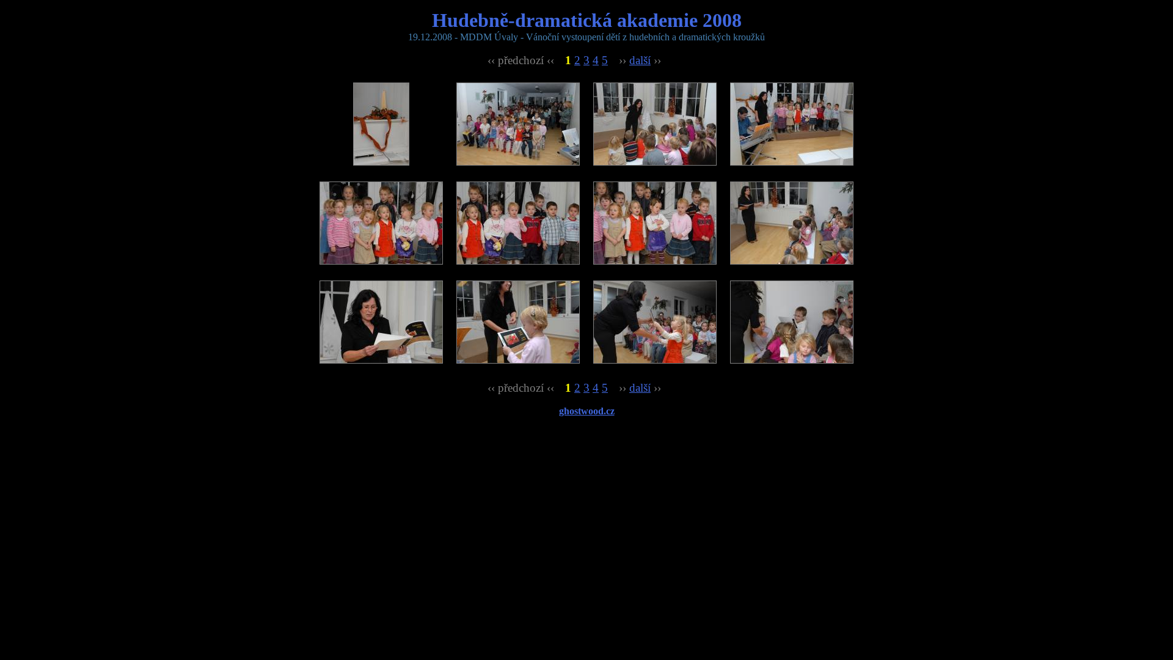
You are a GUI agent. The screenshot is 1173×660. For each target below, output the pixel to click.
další (640, 60)
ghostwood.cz (587, 411)
